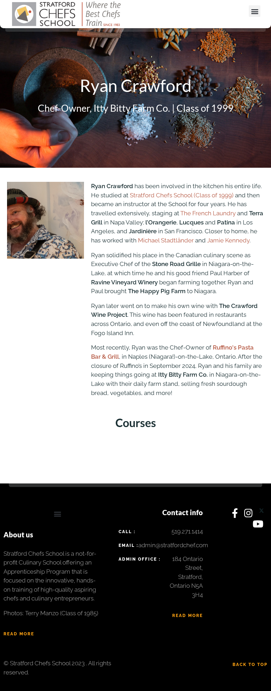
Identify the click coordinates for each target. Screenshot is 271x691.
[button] (254, 11)
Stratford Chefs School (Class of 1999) (182, 195)
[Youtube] (258, 526)
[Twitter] (261, 515)
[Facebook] (236, 515)
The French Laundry (208, 213)
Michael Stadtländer (166, 240)
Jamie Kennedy (228, 240)
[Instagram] (249, 515)
